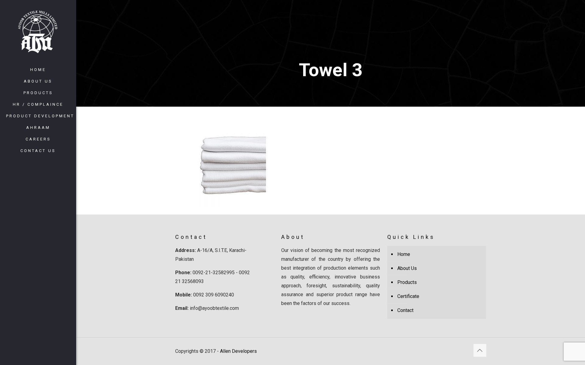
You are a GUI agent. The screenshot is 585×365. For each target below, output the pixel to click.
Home (403, 254)
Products (407, 282)
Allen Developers (238, 351)
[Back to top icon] (479, 350)
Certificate (408, 296)
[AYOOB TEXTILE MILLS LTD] (38, 32)
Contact (405, 310)
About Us (407, 268)
